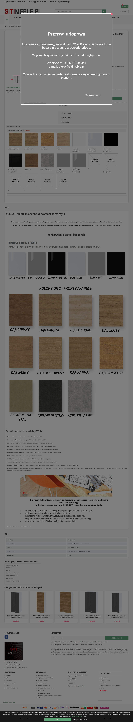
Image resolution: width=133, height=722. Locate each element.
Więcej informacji (77, 719)
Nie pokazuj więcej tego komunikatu (35, 103)
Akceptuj (58, 719)
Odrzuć (85, 719)
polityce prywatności (77, 716)
